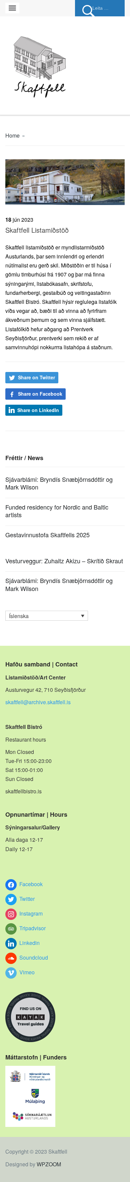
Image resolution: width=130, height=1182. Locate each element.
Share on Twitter (36, 377)
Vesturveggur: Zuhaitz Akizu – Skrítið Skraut (64, 560)
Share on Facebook (40, 393)
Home (12, 135)
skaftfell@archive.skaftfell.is (38, 702)
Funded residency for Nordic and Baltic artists (56, 511)
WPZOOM (49, 1164)
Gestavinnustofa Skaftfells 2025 (47, 534)
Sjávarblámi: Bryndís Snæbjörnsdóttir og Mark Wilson (59, 483)
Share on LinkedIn (38, 410)
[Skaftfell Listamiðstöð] (65, 181)
